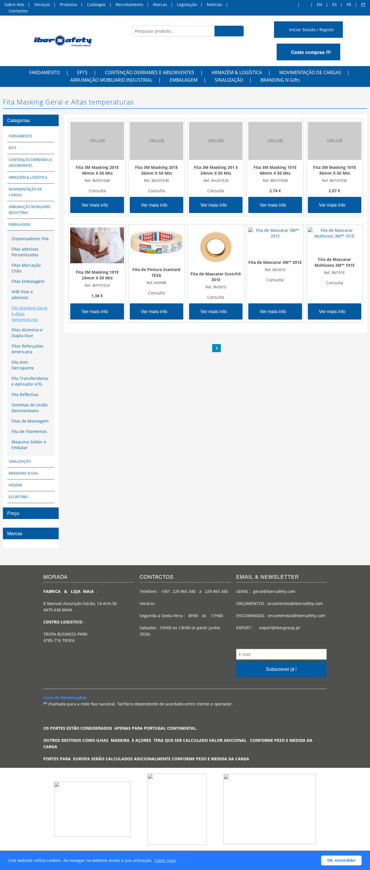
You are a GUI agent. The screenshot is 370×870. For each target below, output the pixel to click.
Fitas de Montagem (30, 421)
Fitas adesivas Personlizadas (25, 251)
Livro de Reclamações (64, 697)
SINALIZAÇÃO (229, 80)
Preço (13, 513)
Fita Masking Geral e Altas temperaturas (29, 313)
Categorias (18, 120)
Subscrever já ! (281, 669)
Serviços (42, 4)
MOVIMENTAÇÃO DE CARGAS (310, 72)
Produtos (68, 4)
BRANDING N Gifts (280, 80)
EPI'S (82, 72)
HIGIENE (15, 485)
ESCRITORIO (18, 496)
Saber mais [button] (165, 860)
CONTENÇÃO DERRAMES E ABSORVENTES (149, 72)
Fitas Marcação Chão (26, 268)
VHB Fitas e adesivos (22, 294)
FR (349, 4)
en (319, 4)
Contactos (18, 11)
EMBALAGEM (183, 80)
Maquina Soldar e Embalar (29, 444)
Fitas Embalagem (28, 281)
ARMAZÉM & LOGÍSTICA (237, 72)
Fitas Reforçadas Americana (27, 348)
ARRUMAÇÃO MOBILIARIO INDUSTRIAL (111, 80)
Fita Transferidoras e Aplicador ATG (30, 381)
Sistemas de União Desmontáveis (29, 407)
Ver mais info (95, 204)
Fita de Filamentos (29, 431)
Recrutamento (129, 4)
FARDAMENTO (44, 72)
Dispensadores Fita (30, 238)
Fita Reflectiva (25, 394)
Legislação (187, 4)
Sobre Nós (14, 4)
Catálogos (96, 4)
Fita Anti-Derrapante (23, 365)
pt (363, 4)
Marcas (160, 4)
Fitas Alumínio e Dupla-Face (27, 332)
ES (334, 4)
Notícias (214, 4)
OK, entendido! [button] (341, 860)
